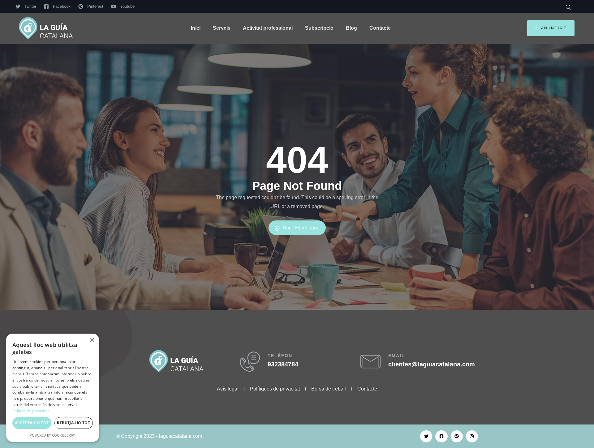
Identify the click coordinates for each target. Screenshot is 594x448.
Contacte (380, 28)
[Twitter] (426, 436)
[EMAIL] (370, 362)
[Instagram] (472, 436)
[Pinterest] (457, 436)
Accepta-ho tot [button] (32, 422)
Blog (351, 28)
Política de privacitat (30, 410)
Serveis (221, 28)
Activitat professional (268, 28)
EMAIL (396, 355)
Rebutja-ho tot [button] (73, 422)
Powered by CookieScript (53, 435)
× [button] (92, 340)
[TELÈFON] (250, 362)
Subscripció (319, 28)
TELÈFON (280, 355)
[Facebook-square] (441, 436)
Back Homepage (301, 227)
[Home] (46, 28)
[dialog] (52, 388)
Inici (195, 28)
